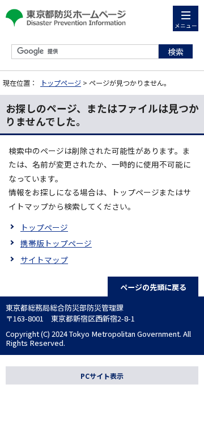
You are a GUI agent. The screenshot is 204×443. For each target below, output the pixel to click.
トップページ (60, 83)
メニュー (186, 26)
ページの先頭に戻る (153, 287)
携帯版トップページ (56, 243)
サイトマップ (44, 259)
